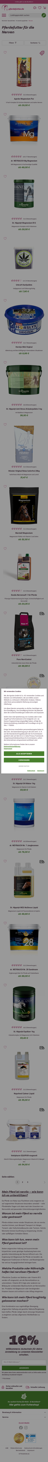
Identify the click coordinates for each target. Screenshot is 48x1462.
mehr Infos (24, 766)
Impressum (8, 749)
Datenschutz (31, 771)
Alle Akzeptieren (24, 754)
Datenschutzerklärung (12, 746)
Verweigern (24, 760)
